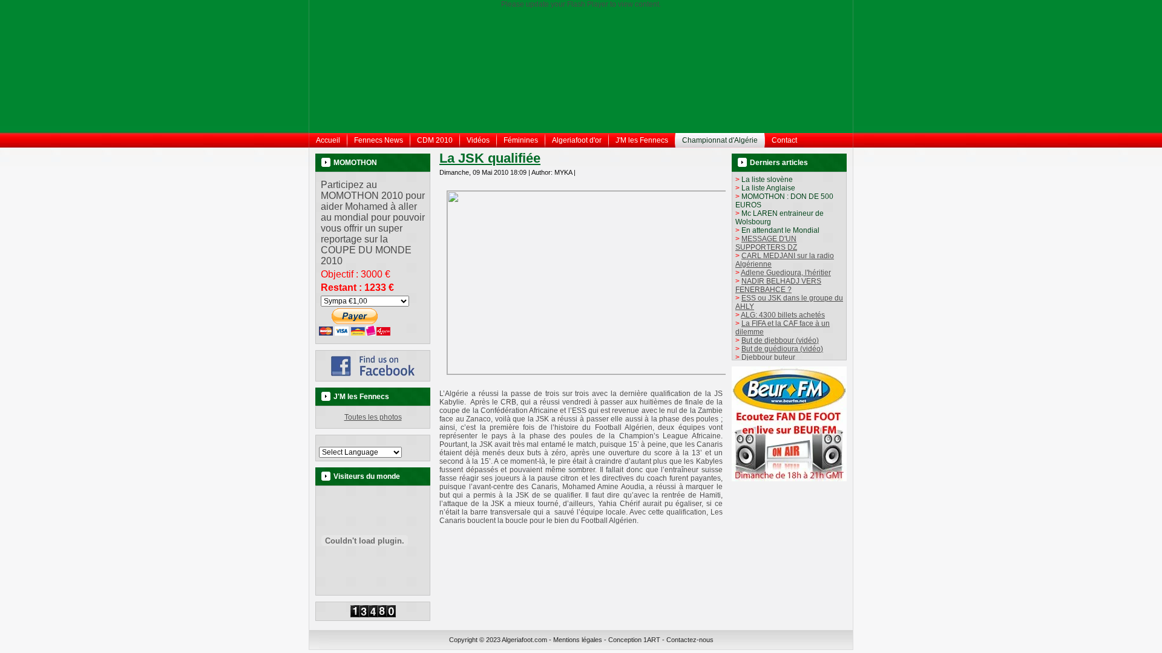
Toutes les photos (373, 417)
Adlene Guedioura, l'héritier (786, 272)
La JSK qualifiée (489, 158)
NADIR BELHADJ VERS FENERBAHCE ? (778, 285)
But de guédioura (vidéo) (782, 349)
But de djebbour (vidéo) (780, 340)
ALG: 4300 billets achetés (783, 315)
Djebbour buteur (768, 357)
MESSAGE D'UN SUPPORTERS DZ (766, 243)
